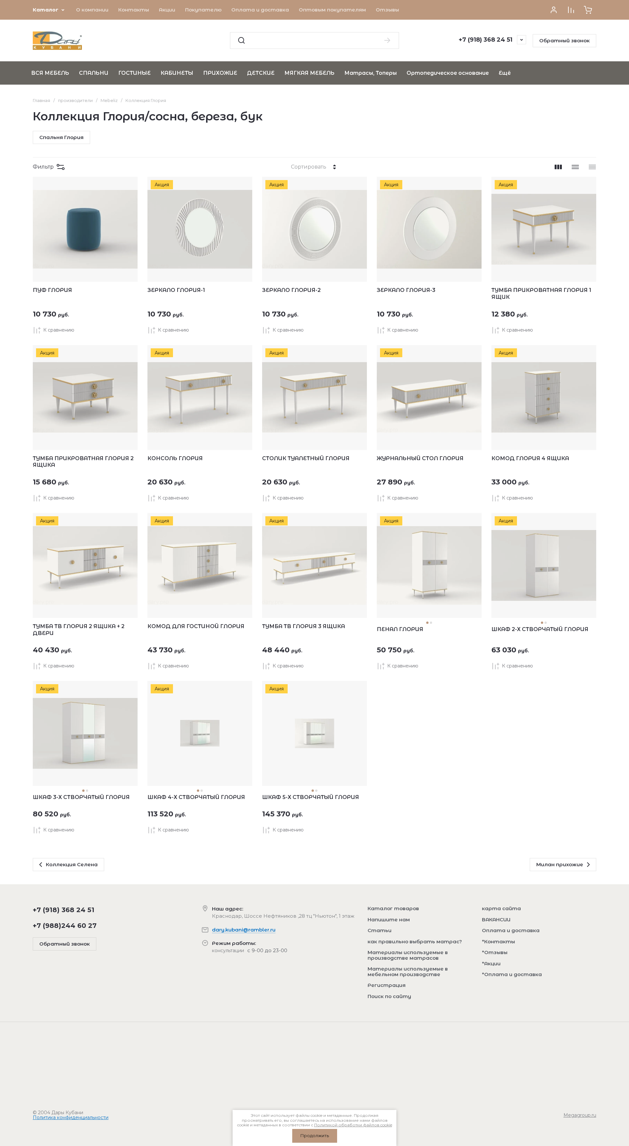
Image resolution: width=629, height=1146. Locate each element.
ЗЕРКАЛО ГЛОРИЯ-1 (176, 290)
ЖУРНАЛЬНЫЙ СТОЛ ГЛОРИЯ (420, 458)
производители (75, 100)
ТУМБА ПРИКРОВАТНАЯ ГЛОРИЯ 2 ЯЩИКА (83, 461)
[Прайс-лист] (592, 167)
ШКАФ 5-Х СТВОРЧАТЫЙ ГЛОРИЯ (310, 797)
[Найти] (387, 40)
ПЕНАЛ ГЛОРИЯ (400, 629)
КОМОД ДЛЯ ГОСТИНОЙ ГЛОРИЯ (195, 626)
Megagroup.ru (579, 1115)
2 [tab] (431, 623)
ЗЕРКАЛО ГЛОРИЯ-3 (406, 290)
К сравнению (58, 330)
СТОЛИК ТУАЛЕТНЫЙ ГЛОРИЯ (306, 458)
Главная (41, 100)
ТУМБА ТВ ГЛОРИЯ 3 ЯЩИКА (303, 626)
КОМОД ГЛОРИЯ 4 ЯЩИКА (530, 458)
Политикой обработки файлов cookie (353, 1124)
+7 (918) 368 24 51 (485, 39)
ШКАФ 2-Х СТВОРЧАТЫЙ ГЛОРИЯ (539, 629)
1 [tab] (427, 623)
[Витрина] (558, 167)
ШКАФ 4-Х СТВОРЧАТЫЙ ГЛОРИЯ (196, 797)
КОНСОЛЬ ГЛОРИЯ (175, 458)
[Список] (575, 167)
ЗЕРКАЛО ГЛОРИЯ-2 (291, 290)
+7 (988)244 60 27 (65, 926)
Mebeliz (109, 100)
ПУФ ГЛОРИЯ (52, 290)
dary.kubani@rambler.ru (244, 930)
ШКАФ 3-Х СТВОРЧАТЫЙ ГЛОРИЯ (81, 797)
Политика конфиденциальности (70, 1117)
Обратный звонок (564, 40)
